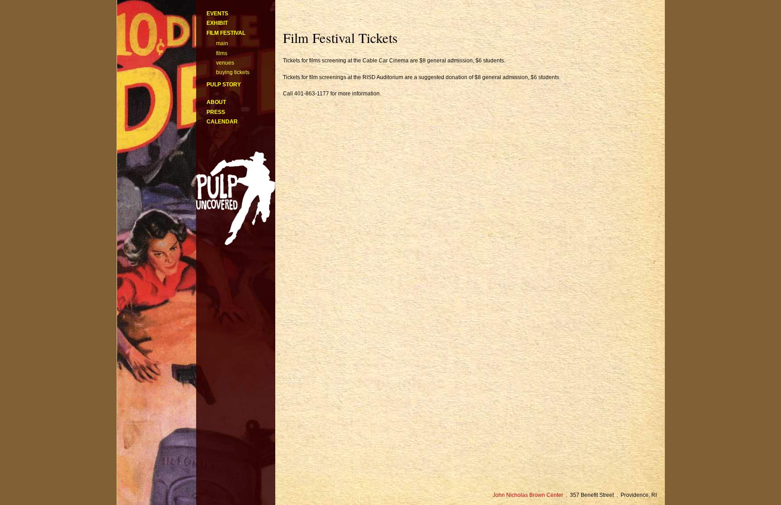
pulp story (224, 84)
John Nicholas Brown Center (528, 495)
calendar (222, 121)
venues (225, 63)
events (217, 13)
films (221, 53)
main (222, 43)
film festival (226, 33)
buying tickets (232, 72)
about (216, 102)
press (216, 112)
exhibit (217, 23)
